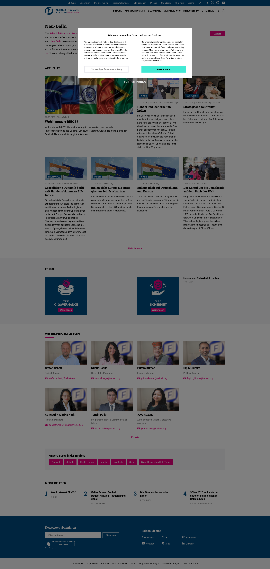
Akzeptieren (163, 69)
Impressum (141, 81)
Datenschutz (129, 81)
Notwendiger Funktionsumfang (106, 69)
